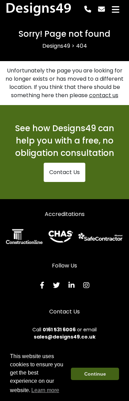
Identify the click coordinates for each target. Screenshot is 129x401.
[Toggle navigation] (115, 9)
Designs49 (39, 9)
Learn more (45, 390)
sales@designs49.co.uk (65, 336)
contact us (103, 95)
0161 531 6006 (59, 329)
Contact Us (64, 172)
